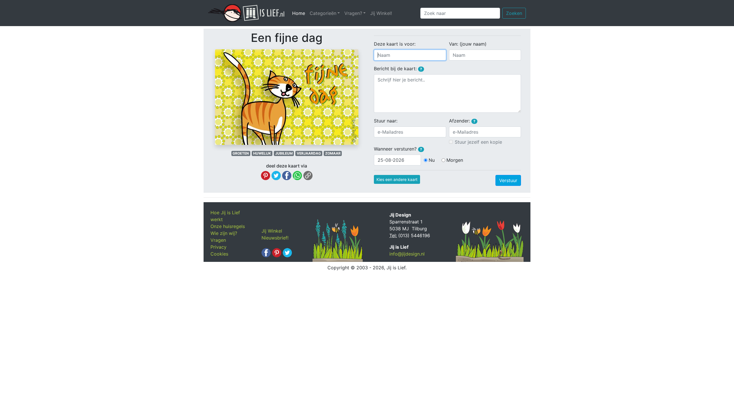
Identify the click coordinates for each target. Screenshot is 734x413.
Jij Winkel (271, 231)
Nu (432, 160)
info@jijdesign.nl (407, 254)
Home (299, 13)
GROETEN (241, 153)
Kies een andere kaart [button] (396, 179)
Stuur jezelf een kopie (478, 142)
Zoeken (514, 13)
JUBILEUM (284, 153)
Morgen (454, 160)
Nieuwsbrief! (274, 238)
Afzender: (462, 121)
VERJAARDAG (309, 153)
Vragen (218, 240)
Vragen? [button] (353, 13)
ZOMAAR (333, 153)
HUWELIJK (262, 153)
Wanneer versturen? (398, 149)
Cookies (219, 254)
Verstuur (508, 180)
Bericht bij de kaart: (398, 68)
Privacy (218, 247)
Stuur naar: (385, 121)
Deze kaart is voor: (394, 44)
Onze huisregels (227, 226)
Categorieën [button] (323, 13)
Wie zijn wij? (223, 233)
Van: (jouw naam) (468, 44)
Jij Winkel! (381, 13)
